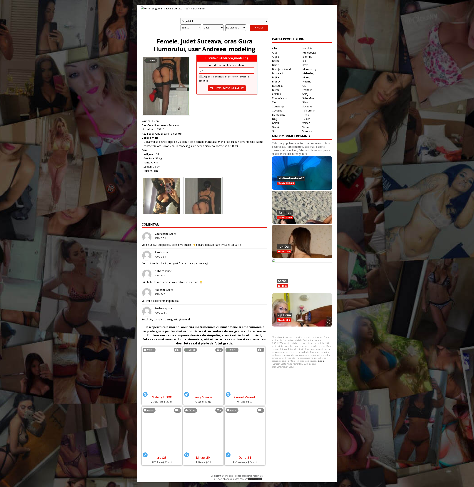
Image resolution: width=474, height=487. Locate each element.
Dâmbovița (278, 114)
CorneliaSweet (244, 397)
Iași (304, 60)
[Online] (166, 56)
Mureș (306, 77)
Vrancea (307, 131)
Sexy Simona (203, 397)
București (277, 85)
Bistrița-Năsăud (281, 69)
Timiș (305, 114)
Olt (304, 85)
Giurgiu (276, 127)
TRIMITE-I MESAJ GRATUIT (227, 88)
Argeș (275, 56)
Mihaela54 (203, 458)
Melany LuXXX (162, 397)
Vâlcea (306, 123)
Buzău (276, 90)
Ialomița (307, 56)
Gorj (274, 131)
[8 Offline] (162, 452)
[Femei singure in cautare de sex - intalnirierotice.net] (173, 8)
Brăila (275, 77)
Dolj (274, 119)
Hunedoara (309, 52)
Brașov (276, 81)
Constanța (278, 106)
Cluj (274, 102)
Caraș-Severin (280, 98)
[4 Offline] (203, 452)
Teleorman (309, 110)
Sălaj (305, 94)
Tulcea (306, 119)
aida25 (161, 458)
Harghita (307, 48)
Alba (274, 48)
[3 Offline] (161, 392)
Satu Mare (308, 98)
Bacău (276, 60)
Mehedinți (308, 73)
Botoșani (277, 73)
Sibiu (305, 102)
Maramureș (309, 69)
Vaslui (305, 127)
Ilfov (305, 65)
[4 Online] (245, 392)
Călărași (276, 94)
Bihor (275, 65)
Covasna (277, 110)
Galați (275, 123)
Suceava (307, 106)
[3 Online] (203, 392)
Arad (275, 52)
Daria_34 (245, 458)
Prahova (307, 90)
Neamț (306, 81)
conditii (321, 361)
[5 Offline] (245, 452)
